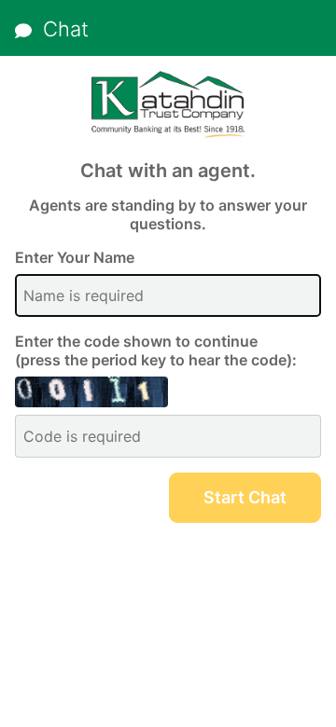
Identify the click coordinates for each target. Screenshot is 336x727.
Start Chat (245, 497)
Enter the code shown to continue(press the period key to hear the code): (156, 350)
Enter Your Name (74, 257)
